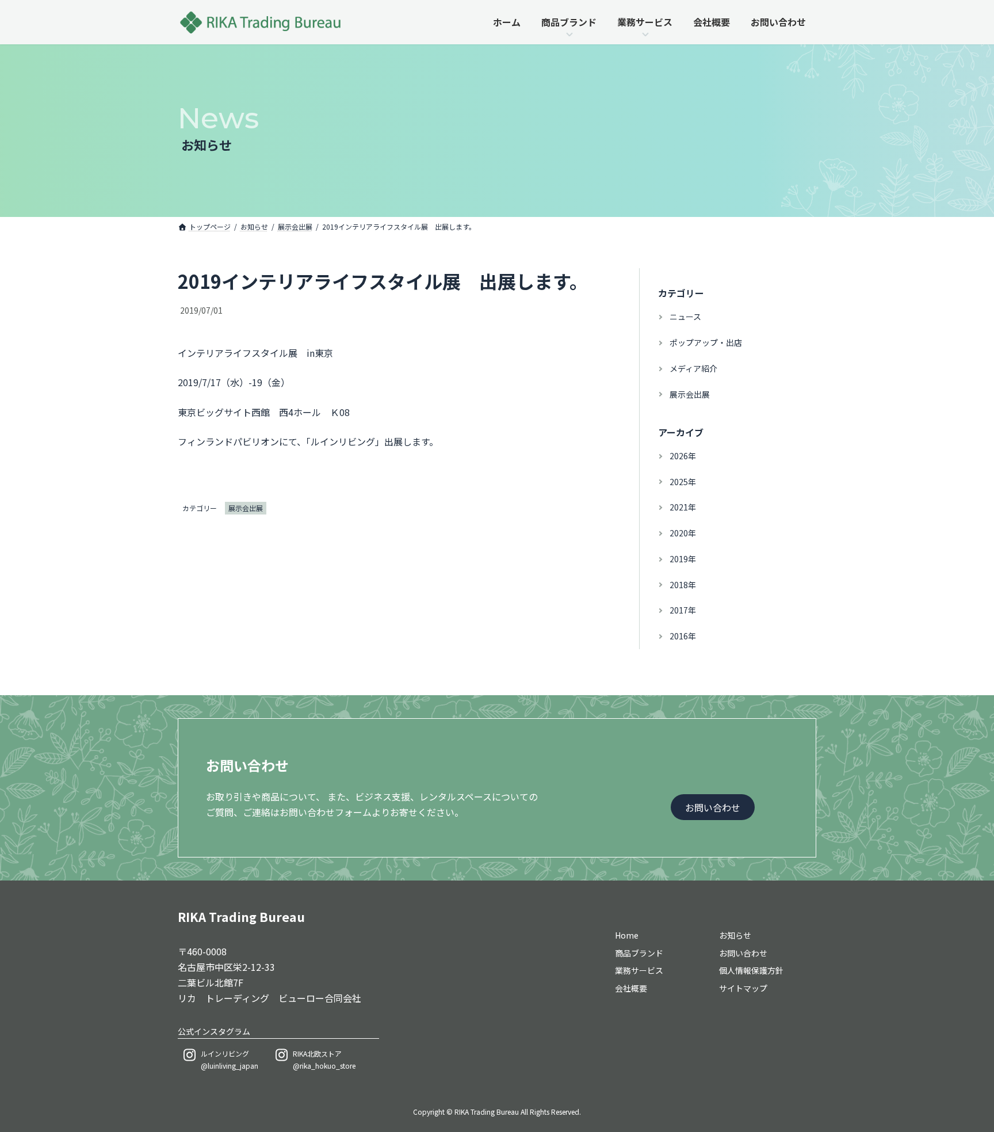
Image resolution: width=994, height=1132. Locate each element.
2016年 (683, 636)
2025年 (683, 481)
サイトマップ (743, 988)
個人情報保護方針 (751, 971)
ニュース (685, 316)
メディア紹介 (693, 368)
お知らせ (735, 935)
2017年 (683, 610)
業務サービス (639, 971)
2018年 (683, 584)
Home (627, 935)
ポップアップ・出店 (706, 342)
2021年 (683, 507)
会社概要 (631, 988)
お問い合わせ (743, 953)
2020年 (683, 533)
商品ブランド (639, 953)
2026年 (683, 456)
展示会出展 (245, 508)
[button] (713, 807)
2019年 (683, 559)
